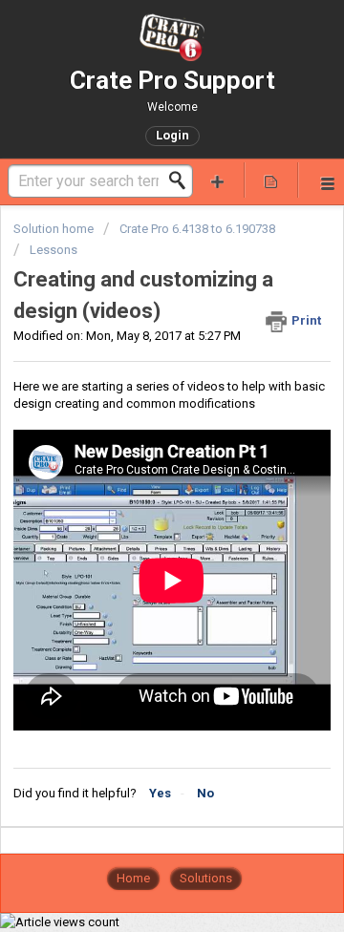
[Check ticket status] (271, 180)
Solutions (206, 878)
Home (133, 878)
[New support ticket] (218, 180)
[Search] (182, 180)
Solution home (55, 229)
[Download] (136, 451)
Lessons (53, 250)
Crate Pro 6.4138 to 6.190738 (197, 229)
